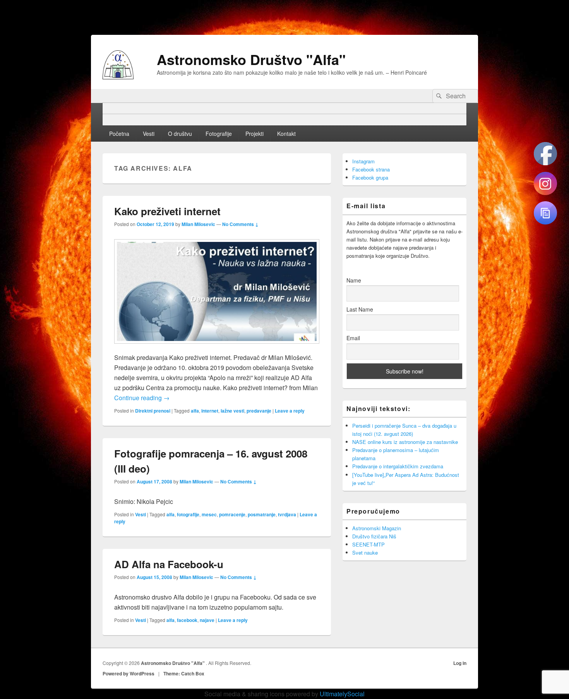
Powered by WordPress (128, 673)
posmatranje (262, 514)
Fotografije (219, 133)
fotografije (188, 514)
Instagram (363, 161)
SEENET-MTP (368, 544)
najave (207, 620)
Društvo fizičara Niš (374, 536)
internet (209, 410)
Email (353, 338)
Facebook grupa (370, 177)
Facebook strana (371, 169)
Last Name (359, 309)
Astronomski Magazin (376, 528)
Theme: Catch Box (183, 673)
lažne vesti (232, 410)
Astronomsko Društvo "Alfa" (251, 59)
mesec (209, 514)
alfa (195, 410)
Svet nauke (365, 552)
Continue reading (142, 397)
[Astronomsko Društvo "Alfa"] (118, 76)
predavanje (259, 410)
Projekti (254, 133)
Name (353, 280)
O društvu (180, 133)
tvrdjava (287, 514)
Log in (459, 663)
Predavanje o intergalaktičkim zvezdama (397, 466)
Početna (119, 133)
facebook (187, 620)
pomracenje (232, 514)
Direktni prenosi (152, 410)
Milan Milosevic (198, 224)
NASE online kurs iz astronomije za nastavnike (405, 441)
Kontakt (286, 133)
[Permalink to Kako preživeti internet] (216, 347)
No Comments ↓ (240, 224)
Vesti (148, 133)
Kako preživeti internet (167, 211)
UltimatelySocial (342, 693)
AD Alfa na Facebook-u (168, 564)
